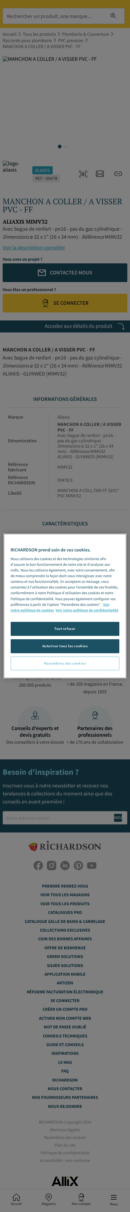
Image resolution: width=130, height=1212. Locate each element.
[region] (65, 606)
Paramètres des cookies (65, 663)
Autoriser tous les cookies (65, 646)
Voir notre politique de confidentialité (87, 610)
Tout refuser (65, 628)
